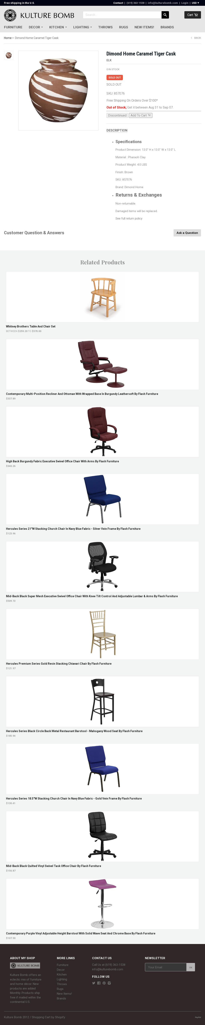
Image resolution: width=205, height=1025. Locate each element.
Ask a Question (187, 233)
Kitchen (56, 27)
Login (184, 2)
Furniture (13, 27)
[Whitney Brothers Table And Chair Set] (102, 320)
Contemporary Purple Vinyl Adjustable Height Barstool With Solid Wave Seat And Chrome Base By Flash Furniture (80, 933)
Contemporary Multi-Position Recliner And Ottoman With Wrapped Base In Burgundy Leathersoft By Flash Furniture (82, 393)
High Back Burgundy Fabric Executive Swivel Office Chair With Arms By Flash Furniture (62, 461)
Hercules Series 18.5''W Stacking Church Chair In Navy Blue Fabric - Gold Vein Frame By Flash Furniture (74, 798)
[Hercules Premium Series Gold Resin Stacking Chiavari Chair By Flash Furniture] (102, 657)
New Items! (144, 27)
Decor (34, 27)
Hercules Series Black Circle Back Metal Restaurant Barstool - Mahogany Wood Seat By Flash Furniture (74, 731)
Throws (105, 27)
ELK (109, 60)
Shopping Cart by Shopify (48, 1017)
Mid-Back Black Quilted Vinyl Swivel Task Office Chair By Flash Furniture (53, 866)
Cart (190, 15)
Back (197, 37)
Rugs (123, 27)
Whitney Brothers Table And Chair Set (30, 326)
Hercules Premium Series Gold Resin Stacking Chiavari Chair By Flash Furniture (59, 663)
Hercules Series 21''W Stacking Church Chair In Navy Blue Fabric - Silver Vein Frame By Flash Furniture (73, 528)
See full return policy (129, 218)
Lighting (81, 27)
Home (8, 38)
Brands (167, 27)
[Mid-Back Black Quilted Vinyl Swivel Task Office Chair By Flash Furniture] (102, 860)
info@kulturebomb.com (163, 2)
